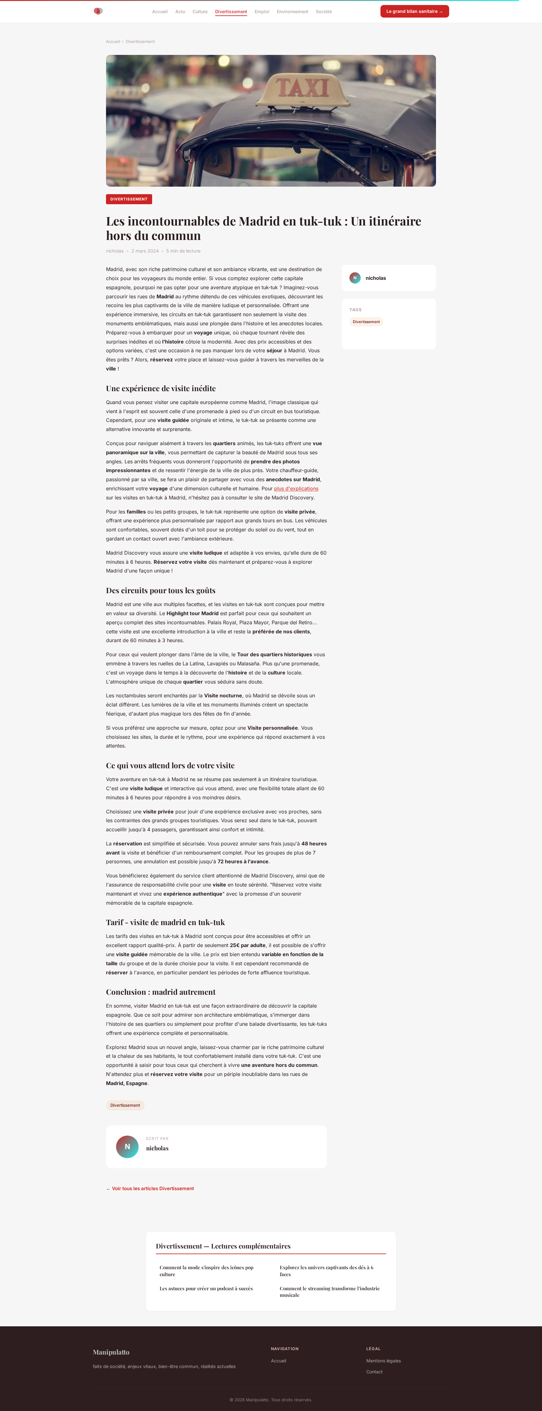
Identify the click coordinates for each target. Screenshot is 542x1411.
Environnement (292, 11)
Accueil (160, 11)
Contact (374, 1371)
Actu (180, 11)
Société (324, 11)
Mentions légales (383, 1360)
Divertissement (231, 11)
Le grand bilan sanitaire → (414, 11)
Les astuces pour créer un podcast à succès (206, 1288)
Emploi (262, 11)
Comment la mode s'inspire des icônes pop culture (206, 1270)
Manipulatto (111, 1351)
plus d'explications (296, 488)
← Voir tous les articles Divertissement (150, 1188)
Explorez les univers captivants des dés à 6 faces (326, 1270)
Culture (200, 11)
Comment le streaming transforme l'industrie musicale (330, 1291)
